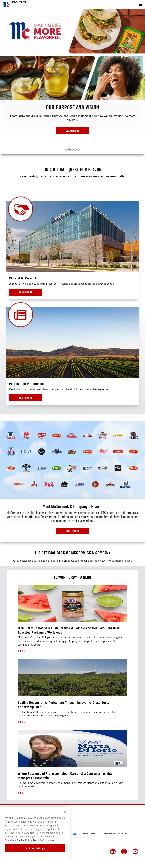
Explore (72, 126)
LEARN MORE (25, 292)
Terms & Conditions (43, 840)
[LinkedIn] (112, 851)
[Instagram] (124, 851)
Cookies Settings (35, 848)
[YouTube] (135, 851)
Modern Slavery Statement (114, 833)
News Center (19, 2)
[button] (66, 149)
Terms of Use (88, 833)
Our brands (72, 531)
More (21, 651)
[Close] (65, 812)
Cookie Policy (24, 840)
